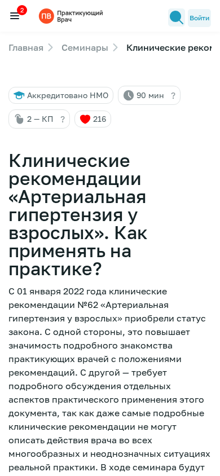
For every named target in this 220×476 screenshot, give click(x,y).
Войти (199, 18)
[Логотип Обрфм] (72, 15)
